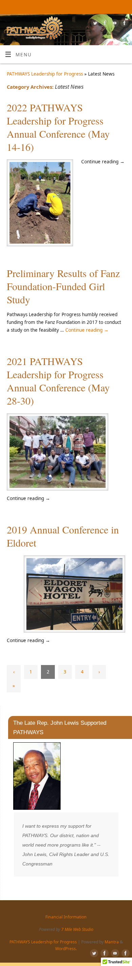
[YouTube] (114, 24)
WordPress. (66, 948)
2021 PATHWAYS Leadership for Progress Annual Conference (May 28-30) (58, 380)
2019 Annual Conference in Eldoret (63, 536)
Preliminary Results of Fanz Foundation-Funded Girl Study (63, 286)
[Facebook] (104, 24)
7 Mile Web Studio (77, 929)
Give (76, 8)
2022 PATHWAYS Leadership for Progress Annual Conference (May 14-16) (58, 127)
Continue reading (87, 330)
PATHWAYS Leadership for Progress (45, 74)
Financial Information (108, 8)
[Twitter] (94, 24)
